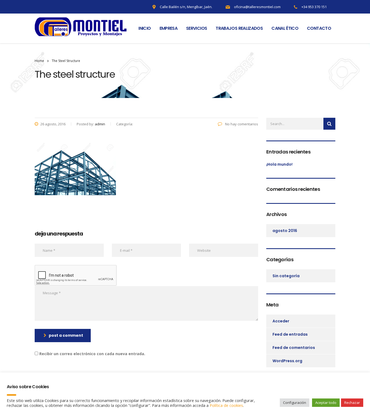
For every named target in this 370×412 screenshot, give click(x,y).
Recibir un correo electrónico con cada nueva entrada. (92, 353)
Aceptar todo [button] (325, 402)
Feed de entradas (290, 334)
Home (39, 60)
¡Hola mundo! (279, 164)
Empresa (169, 28)
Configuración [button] (294, 402)
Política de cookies (226, 405)
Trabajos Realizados (239, 28)
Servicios (196, 28)
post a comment (66, 335)
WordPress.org (287, 361)
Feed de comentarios (293, 347)
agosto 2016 (284, 230)
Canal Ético (284, 28)
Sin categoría (286, 276)
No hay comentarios (241, 124)
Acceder (280, 321)
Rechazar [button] (352, 402)
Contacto (319, 28)
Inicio (144, 28)
